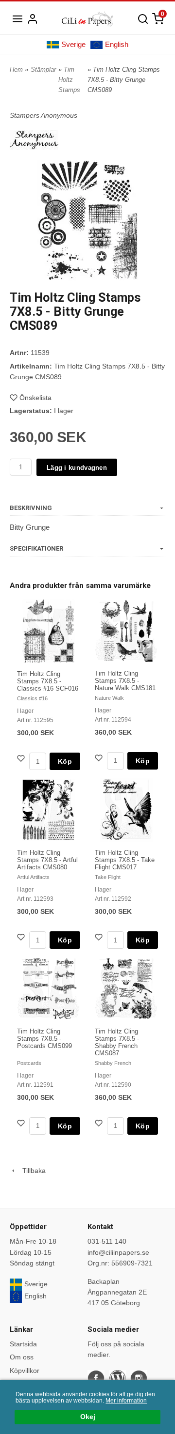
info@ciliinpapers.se (118, 1252)
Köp (65, 761)
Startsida (23, 1344)
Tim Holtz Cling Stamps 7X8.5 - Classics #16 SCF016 (47, 681)
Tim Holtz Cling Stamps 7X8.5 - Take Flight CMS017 (125, 860)
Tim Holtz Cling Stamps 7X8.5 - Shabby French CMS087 (117, 1042)
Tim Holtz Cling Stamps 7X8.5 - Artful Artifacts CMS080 (47, 860)
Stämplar (43, 69)
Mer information (126, 1400)
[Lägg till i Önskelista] (22, 760)
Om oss (22, 1357)
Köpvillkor (24, 1370)
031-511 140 (107, 1241)
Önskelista (35, 397)
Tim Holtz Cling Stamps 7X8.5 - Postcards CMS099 (44, 1038)
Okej (87, 1416)
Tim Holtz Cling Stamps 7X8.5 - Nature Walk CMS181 (125, 681)
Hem (16, 69)
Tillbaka (31, 1170)
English (116, 44)
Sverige (73, 44)
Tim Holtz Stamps (69, 79)
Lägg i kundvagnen (77, 467)
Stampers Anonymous (43, 115)
